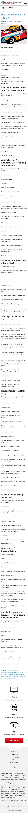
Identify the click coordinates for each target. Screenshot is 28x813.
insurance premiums (19, 674)
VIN (15, 678)
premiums (23, 208)
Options (14, 767)
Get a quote (14, 741)
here (13, 427)
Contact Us (14, 765)
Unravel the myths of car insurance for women (13, 658)
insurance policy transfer (7, 674)
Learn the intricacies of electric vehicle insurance (13, 659)
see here (18, 473)
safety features (19, 676)
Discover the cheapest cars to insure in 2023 (12, 656)
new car (13, 676)
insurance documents (17, 672)
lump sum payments (15, 529)
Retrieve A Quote (14, 754)
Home (2, 11)
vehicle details (10, 678)
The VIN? (3, 415)
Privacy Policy (14, 762)
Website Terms (14, 759)
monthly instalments (6, 676)
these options (22, 311)
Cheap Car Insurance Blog (12, 670)
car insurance (8, 672)
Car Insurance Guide (14, 757)
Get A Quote (14, 751)
